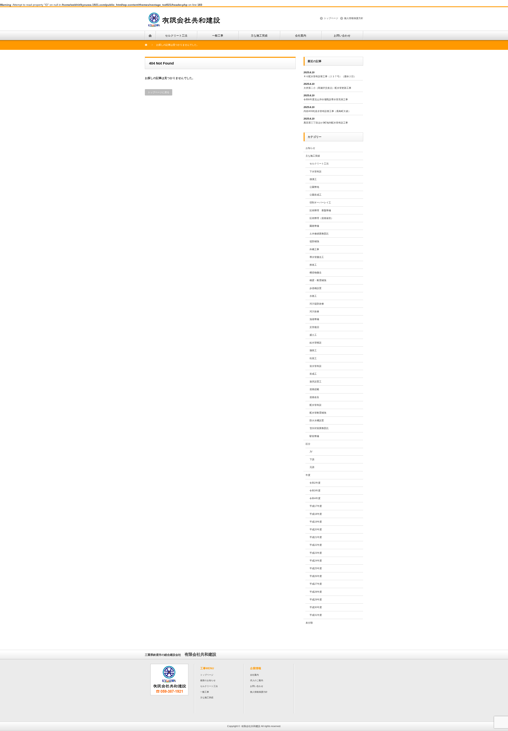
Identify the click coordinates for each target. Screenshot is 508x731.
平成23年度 (316, 553)
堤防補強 (314, 241)
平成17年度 (316, 506)
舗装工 (313, 350)
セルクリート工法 (319, 163)
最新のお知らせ (208, 680)
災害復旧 (314, 327)
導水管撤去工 (317, 257)
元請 (312, 467)
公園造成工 (315, 194)
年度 (308, 475)
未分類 (309, 622)
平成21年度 (316, 537)
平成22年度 (316, 545)
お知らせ (310, 148)
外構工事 (314, 249)
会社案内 (254, 675)
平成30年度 (316, 607)
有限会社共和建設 (250, 726)
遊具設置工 (315, 381)
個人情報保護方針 (353, 18)
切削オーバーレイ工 (320, 202)
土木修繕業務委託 (319, 233)
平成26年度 (316, 576)
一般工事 (204, 692)
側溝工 (313, 179)
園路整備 (314, 226)
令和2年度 (315, 482)
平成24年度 (316, 560)
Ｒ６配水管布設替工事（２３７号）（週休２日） (330, 76)
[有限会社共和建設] (184, 14)
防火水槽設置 (317, 420)
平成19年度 (316, 521)
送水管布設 (315, 366)
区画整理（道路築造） (321, 218)
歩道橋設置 (315, 288)
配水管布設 (315, 405)
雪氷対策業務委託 (319, 428)
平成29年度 (316, 599)
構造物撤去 (315, 272)
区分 (308, 444)
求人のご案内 (256, 680)
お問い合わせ (256, 686)
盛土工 (313, 335)
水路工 (313, 296)
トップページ (331, 18)
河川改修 (314, 311)
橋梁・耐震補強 (318, 280)
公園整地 (314, 187)
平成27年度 (316, 583)
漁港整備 (314, 319)
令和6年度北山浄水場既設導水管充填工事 (326, 99)
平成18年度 (316, 514)
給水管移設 (315, 342)
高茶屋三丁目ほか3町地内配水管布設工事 (326, 122)
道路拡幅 (314, 389)
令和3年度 (315, 490)
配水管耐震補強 (318, 412)
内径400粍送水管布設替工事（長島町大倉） (327, 111)
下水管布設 (315, 171)
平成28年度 (316, 591)
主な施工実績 (313, 155)
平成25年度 (316, 568)
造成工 (313, 373)
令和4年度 (315, 498)
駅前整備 (314, 436)
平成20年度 (316, 529)
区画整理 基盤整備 (320, 210)
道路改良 (314, 397)
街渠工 (313, 358)
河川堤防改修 (317, 303)
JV (311, 451)
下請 (312, 459)
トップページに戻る (158, 92)
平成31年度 (316, 615)
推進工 (313, 264)
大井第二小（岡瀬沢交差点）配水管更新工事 (327, 88)
